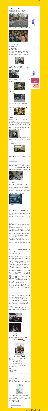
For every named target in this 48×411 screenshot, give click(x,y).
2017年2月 (33, 23)
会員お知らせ (15, 44)
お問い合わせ (36, 3)
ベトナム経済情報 (15, 333)
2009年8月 (33, 70)
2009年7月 (33, 71)
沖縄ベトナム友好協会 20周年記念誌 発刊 (14, 335)
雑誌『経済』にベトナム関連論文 (13, 378)
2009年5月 (33, 73)
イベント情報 (12, 44)
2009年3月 (33, 74)
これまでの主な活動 (24, 3)
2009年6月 (33, 72)
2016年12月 (33, 24)
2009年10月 (33, 68)
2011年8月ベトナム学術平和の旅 (13, 161)
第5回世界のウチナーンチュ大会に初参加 (14, 8)
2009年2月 (33, 75)
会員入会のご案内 (30, 3)
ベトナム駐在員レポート (34, 16)
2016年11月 (33, 25)
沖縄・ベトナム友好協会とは (18, 3)
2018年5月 (33, 19)
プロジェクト (33, 14)
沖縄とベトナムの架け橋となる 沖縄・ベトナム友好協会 (11, 3)
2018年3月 (33, 21)
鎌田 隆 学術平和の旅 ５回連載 (13, 46)
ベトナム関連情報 (33, 13)
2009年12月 (33, 67)
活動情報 (17, 44)
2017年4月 (33, 22)
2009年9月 (33, 69)
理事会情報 (33, 12)
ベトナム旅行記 (12, 333)
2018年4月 (33, 20)
